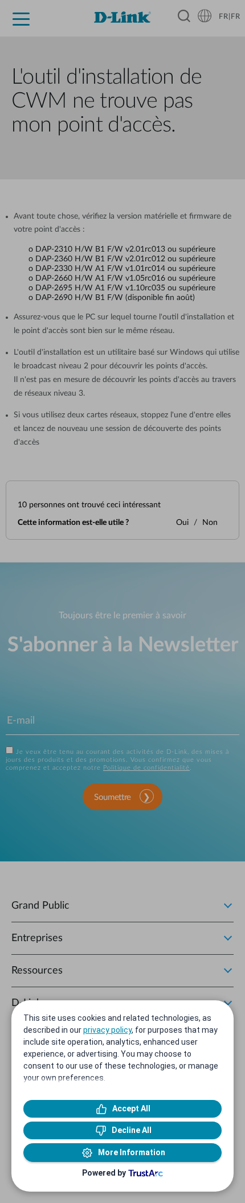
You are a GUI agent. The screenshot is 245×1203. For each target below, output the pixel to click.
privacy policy (107, 1029)
